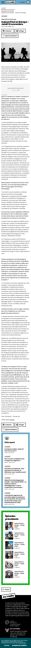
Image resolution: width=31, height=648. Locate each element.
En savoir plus (22, 642)
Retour (7, 589)
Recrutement (13, 622)
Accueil (3, 8)
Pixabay (12, 420)
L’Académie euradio (15, 624)
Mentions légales (14, 625)
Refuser (7, 645)
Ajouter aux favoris (11, 36)
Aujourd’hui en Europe (7, 11)
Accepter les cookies (19, 645)
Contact (12, 621)
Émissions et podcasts (8, 9)
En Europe (4, 16)
